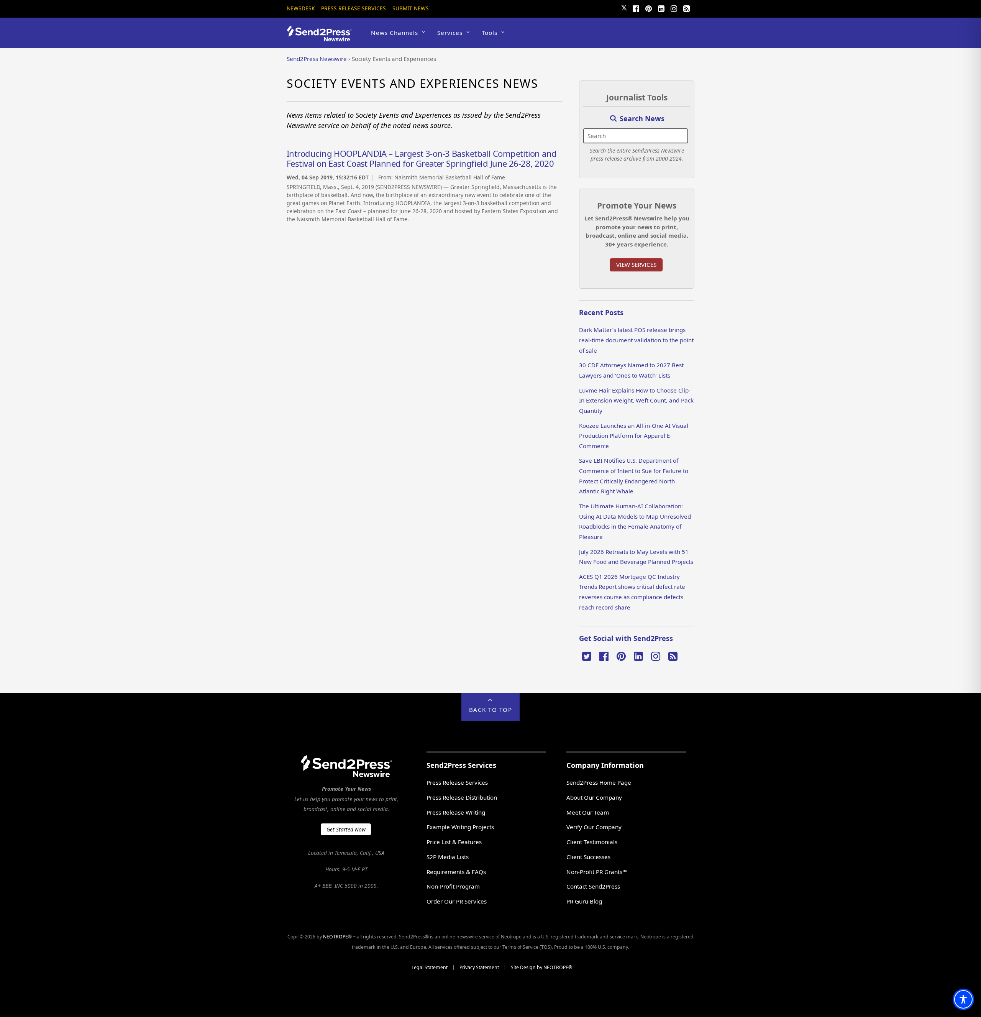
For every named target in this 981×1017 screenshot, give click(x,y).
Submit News (410, 8)
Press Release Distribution (462, 797)
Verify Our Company (594, 827)
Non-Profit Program (453, 886)
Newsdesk (301, 8)
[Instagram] (673, 8)
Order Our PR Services (457, 901)
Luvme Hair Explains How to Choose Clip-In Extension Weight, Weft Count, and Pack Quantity (636, 400)
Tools (489, 32)
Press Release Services (353, 8)
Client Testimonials (591, 842)
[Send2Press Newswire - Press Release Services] (322, 38)
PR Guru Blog (584, 901)
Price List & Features (454, 842)
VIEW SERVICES (636, 264)
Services (450, 32)
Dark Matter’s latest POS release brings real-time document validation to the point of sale (636, 340)
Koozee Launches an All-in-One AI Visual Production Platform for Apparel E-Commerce (633, 436)
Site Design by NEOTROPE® (541, 967)
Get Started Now (346, 829)
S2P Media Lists (448, 857)
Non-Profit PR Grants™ (596, 872)
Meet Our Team (587, 812)
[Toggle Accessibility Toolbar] (963, 999)
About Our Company (594, 797)
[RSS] (686, 8)
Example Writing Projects (460, 827)
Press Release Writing (456, 812)
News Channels (394, 32)
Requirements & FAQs (456, 872)
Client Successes (588, 857)
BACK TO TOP (490, 709)
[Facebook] (635, 8)
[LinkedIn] (661, 8)
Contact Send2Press (593, 886)
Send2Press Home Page (598, 782)
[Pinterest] (648, 8)
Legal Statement (430, 967)
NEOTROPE (335, 936)
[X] (586, 655)
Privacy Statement (479, 967)
